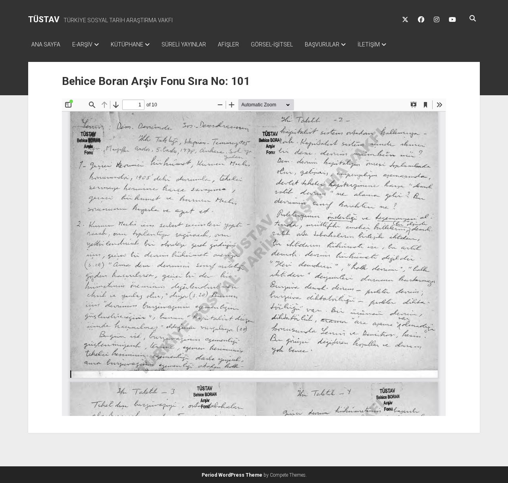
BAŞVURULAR (322, 44)
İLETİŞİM (369, 44)
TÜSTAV (44, 19)
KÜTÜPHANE (127, 44)
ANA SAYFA (45, 44)
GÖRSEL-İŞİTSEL (272, 44)
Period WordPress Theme (232, 475)
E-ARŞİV (82, 44)
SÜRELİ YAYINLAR (184, 44)
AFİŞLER (228, 44)
